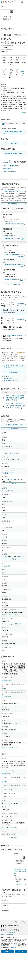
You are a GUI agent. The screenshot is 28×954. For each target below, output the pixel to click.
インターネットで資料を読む (8, 932)
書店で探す (14, 143)
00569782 (20, 557)
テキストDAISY (6, 697)
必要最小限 (7, 951)
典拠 (13, 484)
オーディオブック (7, 790)
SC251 (4, 573)
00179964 (9, 481)
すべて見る (23, 112)
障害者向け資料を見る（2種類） (14, 153)
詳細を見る (22, 73)
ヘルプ (15, 200)
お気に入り (5, 162)
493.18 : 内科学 (6, 566)
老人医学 (4, 557)
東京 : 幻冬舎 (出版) (7, 491)
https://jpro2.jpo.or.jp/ (8, 827)
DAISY (4, 688)
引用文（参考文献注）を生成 (11, 165)
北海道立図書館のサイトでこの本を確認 (14, 224)
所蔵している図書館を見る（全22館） (13, 132)
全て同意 (21, 951)
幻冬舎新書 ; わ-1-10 (8, 473)
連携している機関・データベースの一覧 (14, 191)
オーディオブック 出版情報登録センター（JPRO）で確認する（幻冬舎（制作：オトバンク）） (15, 406)
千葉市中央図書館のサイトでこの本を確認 (14, 265)
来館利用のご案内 (20, 304)
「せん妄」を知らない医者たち (11, 453)
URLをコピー (9, 162)
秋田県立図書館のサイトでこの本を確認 (14, 238)
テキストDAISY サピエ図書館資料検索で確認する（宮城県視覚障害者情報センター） (15, 398)
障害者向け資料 (6, 680)
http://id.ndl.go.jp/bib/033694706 (12, 624)
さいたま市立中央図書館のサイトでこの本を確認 (14, 255)
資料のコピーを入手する (7, 934)
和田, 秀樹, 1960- (11, 479)
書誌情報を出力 (8, 168)
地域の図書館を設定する (14, 203)
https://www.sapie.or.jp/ (9, 747)
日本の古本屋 (7, 378)
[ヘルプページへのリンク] (9, 29)
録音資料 (4, 782)
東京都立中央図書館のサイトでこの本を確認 (14, 279)
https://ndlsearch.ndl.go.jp (10, 615)
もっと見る (20, 884)
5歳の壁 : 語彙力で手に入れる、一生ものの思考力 (20, 871)
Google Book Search (10, 380)
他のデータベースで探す (10, 171)
